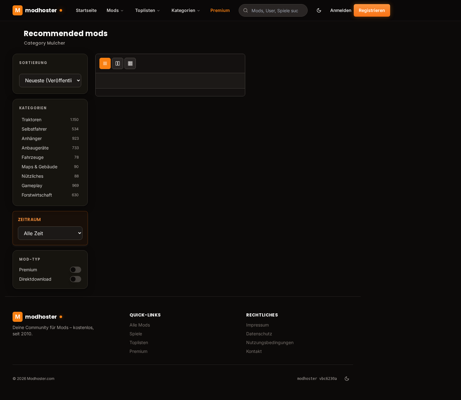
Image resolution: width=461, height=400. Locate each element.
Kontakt (254, 351)
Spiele (136, 333)
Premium (220, 10)
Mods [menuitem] (113, 10)
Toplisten (139, 342)
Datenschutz (259, 333)
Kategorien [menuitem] (183, 10)
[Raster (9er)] (130, 63)
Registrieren (372, 10)
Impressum (257, 324)
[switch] (75, 270)
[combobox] (273, 10)
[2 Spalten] (117, 63)
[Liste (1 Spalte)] (105, 63)
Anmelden (340, 10)
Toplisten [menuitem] (145, 10)
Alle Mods (140, 324)
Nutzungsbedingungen (270, 342)
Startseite (86, 10)
